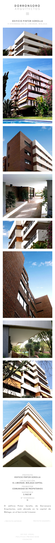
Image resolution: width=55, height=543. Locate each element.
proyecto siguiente (41, 521)
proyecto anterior (13, 521)
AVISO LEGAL (27, 534)
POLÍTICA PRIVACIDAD (27, 537)
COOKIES (27, 539)
